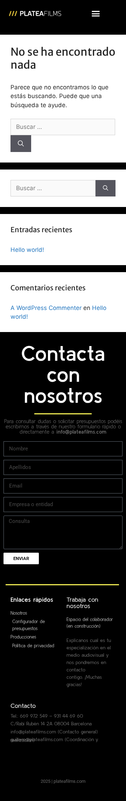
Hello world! (27, 249)
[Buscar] (20, 143)
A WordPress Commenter (46, 307)
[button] (96, 13)
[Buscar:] (62, 126)
